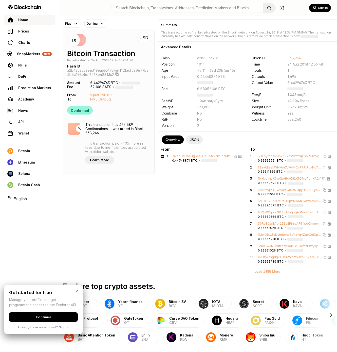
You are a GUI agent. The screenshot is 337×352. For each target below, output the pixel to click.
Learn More (99, 160)
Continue (43, 317)
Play (68, 23)
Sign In (323, 8)
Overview (173, 140)
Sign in (64, 327)
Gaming (92, 23)
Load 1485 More (267, 271)
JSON (194, 140)
